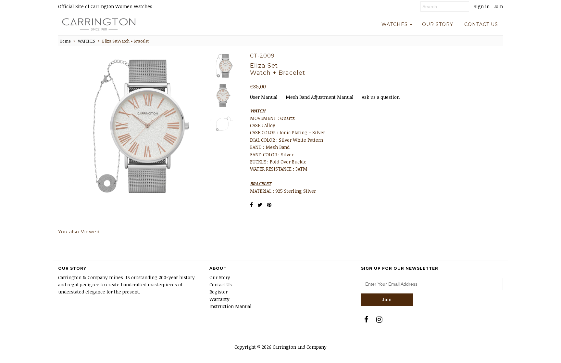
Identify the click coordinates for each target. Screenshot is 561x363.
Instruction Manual (230, 306)
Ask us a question (381, 97)
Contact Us (220, 284)
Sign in (482, 6)
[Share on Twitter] (259, 204)
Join (498, 6)
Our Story (219, 277)
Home (65, 41)
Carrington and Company (300, 347)
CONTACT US (481, 24)
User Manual (264, 97)
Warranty (219, 299)
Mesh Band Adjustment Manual (320, 97)
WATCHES (394, 24)
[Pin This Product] (269, 204)
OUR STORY (437, 24)
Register (218, 292)
